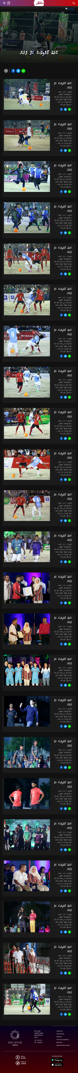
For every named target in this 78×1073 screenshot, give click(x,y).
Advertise (59, 1036)
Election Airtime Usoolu (63, 1045)
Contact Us (59, 1031)
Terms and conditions (62, 1039)
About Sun (59, 1042)
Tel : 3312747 (38, 1040)
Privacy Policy (60, 1034)
